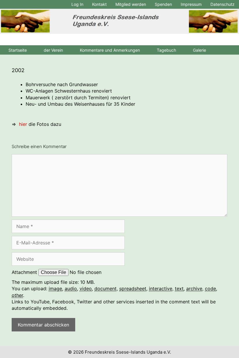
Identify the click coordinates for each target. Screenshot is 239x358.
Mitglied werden (130, 4)
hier (23, 124)
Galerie (199, 50)
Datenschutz (222, 4)
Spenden (163, 4)
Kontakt (99, 4)
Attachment (25, 272)
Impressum (191, 4)
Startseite (17, 50)
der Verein (53, 50)
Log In (77, 4)
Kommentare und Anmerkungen (110, 50)
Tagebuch (166, 50)
